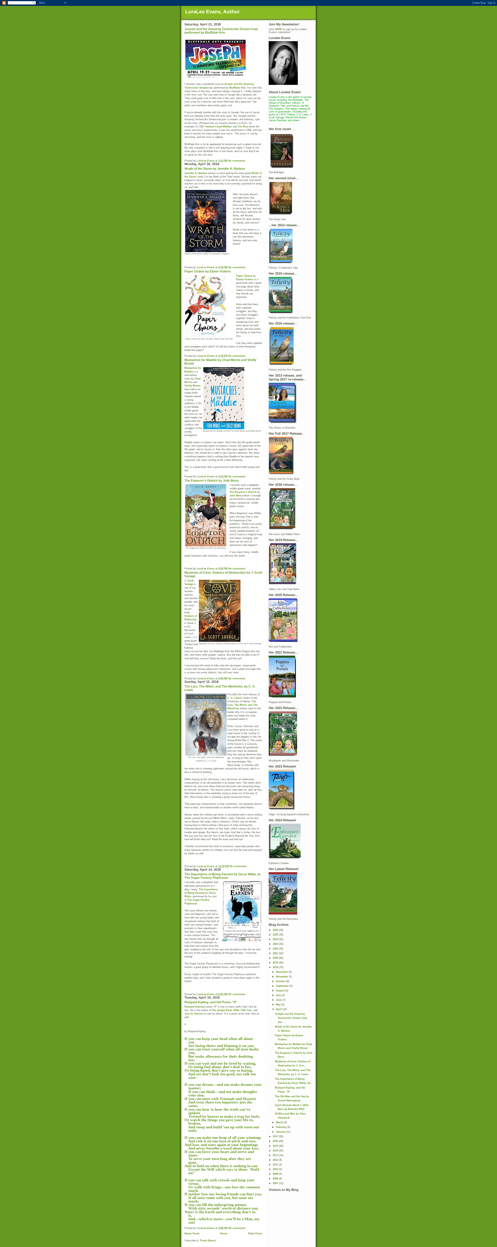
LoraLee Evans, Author (212, 12)
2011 (276, 1164)
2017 (276, 1136)
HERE (278, 29)
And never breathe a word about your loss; (221, 1148)
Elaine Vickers (244, 279)
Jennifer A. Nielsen (195, 173)
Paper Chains (244, 275)
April (279, 1009)
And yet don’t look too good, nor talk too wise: (220, 1076)
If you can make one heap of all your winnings (222, 1137)
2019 (276, 962)
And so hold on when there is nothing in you (220, 1166)
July (279, 995)
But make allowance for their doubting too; (218, 1058)
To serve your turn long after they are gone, (217, 1160)
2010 (276, 1169)
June (279, 999)
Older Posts (255, 1233)
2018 (276, 967)
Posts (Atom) (208, 1240)
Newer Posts (191, 1233)
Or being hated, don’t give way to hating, (218, 1070)
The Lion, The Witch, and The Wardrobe (242, 705)
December (282, 971)
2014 (276, 1150)
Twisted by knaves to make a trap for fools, (222, 1116)
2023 (276, 943)
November (282, 976)
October (281, 981)
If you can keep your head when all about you (218, 1040)
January (281, 1131)
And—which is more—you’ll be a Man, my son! (222, 1220)
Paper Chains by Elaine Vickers (207, 271)
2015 (276, 1145)
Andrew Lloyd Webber (218, 126)
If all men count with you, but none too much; (218, 1199)
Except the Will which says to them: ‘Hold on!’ (221, 1171)
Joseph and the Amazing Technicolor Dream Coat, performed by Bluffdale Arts (221, 30)
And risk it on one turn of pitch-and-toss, (220, 1141)
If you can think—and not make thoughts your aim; (220, 1093)
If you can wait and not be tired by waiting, (220, 1063)
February (281, 1127)
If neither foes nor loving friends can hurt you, (223, 1194)
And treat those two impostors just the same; (218, 1104)
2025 (276, 934)
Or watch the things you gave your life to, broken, (219, 1121)
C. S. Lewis (234, 697)
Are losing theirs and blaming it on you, (220, 1045)
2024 (276, 939)
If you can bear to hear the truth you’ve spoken (217, 1111)
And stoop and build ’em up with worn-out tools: (221, 1129)
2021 (276, 953)
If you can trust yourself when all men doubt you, (221, 1051)
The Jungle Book (222, 1010)
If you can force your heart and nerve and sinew (219, 1153)
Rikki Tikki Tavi (243, 1010)
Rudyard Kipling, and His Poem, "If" (210, 1002)
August (280, 990)
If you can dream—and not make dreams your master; (223, 1086)
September (283, 985)
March (280, 1122)
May (279, 1004)
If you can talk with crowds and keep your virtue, (219, 1182)
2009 (276, 1173)
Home (223, 1233)
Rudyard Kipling (194, 1006)
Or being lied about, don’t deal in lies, (218, 1067)
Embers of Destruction (190, 619)
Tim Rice (243, 126)
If (215, 1006)
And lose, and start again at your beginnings (221, 1145)
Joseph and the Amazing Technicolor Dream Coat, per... (291, 1017)
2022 (276, 948)
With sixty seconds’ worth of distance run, (223, 1208)
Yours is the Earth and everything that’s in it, (219, 1213)
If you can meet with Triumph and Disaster (220, 1098)
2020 (276, 957)
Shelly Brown (192, 385)
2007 (276, 1183)
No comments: (237, 160)
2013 (276, 1155)
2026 (276, 930)
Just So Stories (193, 1013)
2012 (276, 1159)
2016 (276, 1141)
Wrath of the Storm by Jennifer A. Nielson (214, 168)
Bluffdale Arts (237, 87)
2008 (276, 1178)
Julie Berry (235, 495)
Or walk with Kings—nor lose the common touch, (222, 1189)
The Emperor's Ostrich (243, 492)
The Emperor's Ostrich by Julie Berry (211, 480)
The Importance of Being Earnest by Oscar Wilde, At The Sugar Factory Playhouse (222, 876)
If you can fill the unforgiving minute (215, 1205)
